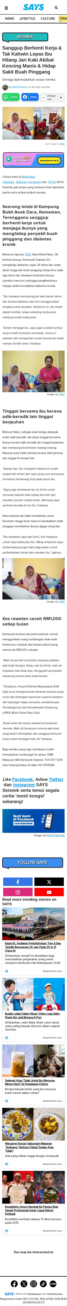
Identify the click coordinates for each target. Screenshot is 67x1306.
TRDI (62, 144)
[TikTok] (43, 1283)
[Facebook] (14, 1283)
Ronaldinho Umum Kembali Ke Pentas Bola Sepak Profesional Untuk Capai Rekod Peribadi (31, 1210)
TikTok (51, 182)
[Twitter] (23, 1283)
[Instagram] (33, 1283)
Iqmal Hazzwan (19, 87)
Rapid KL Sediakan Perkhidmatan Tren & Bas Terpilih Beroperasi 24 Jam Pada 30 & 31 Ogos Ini (33, 947)
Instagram (35, 182)
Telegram (21, 182)
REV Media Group (34, 1294)
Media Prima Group (55, 1294)
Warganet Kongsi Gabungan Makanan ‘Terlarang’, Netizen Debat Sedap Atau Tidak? (29, 1147)
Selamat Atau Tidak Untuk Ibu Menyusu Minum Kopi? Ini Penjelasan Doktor (30, 1082)
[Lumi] (53, 1283)
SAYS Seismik (56, 835)
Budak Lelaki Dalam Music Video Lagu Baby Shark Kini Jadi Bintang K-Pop (32, 1015)
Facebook (22, 779)
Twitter (56, 779)
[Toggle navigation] (6, 8)
